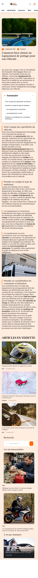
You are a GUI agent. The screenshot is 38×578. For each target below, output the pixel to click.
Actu (3, 369)
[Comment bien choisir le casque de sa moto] (19, 352)
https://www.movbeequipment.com (16, 149)
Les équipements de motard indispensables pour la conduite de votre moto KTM (17, 530)
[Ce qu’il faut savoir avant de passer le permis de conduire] (19, 414)
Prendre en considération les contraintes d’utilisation (17, 118)
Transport (23, 49)
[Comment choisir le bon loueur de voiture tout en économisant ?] (19, 382)
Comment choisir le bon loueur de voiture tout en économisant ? (19, 397)
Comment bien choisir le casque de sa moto (17, 366)
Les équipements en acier (14, 113)
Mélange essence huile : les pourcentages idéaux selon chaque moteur (17, 489)
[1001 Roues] (13, 4)
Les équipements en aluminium (16, 109)
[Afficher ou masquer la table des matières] (26, 96)
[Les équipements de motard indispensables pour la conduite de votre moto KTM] (19, 508)
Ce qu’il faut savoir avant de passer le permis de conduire (18, 429)
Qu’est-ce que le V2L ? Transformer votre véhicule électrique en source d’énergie (19, 551)
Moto (3, 485)
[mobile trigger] (3, 4)
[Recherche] (30, 4)
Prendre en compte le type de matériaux (17, 105)
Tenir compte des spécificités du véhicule (18, 102)
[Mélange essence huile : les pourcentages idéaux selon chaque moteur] (19, 468)
